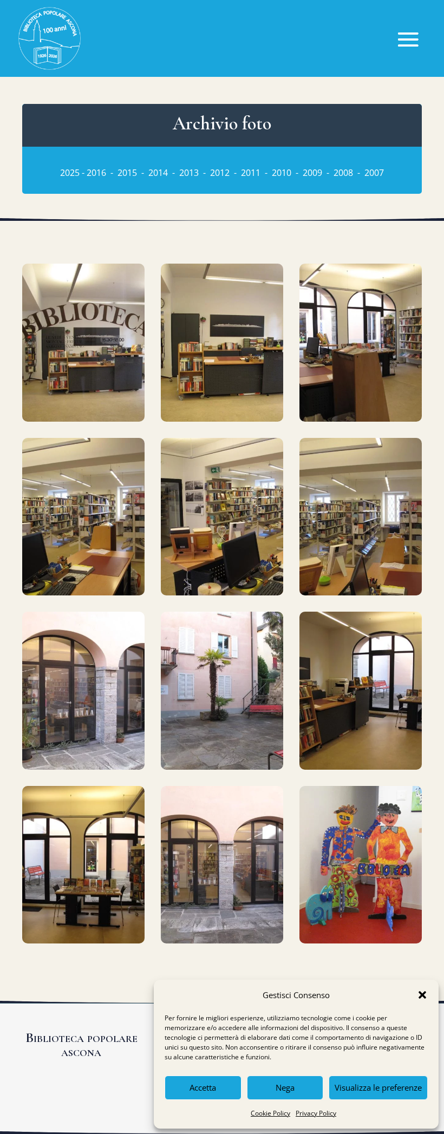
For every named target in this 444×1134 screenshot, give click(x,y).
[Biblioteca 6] (360, 592)
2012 (221, 173)
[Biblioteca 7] (83, 766)
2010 (281, 173)
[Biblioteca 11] (222, 940)
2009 (312, 173)
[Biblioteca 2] (222, 418)
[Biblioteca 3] (360, 418)
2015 (127, 173)
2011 (250, 173)
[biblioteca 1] (83, 418)
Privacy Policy (316, 1113)
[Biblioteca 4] (83, 592)
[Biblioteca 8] (222, 766)
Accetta (203, 1087)
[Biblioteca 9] (360, 766)
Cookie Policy (270, 1113)
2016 (96, 173)
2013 (189, 173)
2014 (158, 173)
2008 (344, 173)
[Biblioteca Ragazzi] (360, 940)
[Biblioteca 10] (83, 940)
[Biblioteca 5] (222, 592)
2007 (374, 173)
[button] (422, 994)
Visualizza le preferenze (378, 1087)
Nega (285, 1087)
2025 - (73, 173)
